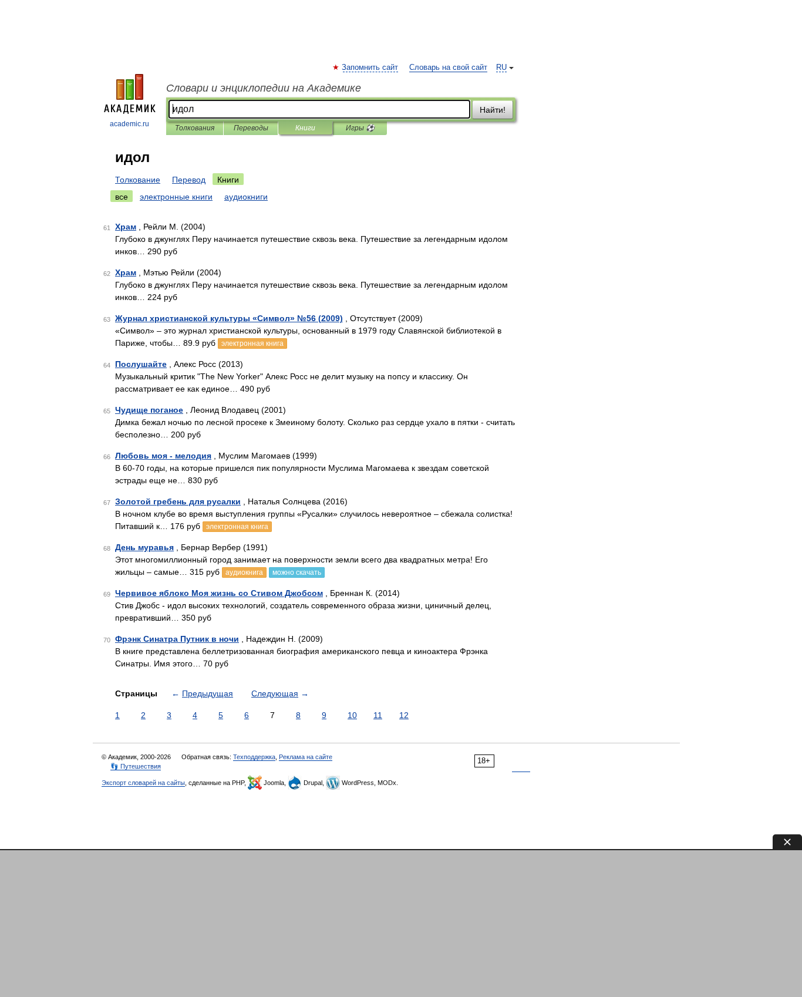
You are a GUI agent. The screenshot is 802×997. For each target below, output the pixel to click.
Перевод (188, 179)
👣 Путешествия (135, 766)
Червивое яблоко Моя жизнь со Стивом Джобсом (219, 593)
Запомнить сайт (370, 67)
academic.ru (129, 124)
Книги (305, 128)
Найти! (493, 109)
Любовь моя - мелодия (163, 455)
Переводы (251, 128)
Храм (125, 226)
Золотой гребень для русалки (178, 501)
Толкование (137, 179)
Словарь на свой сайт (448, 67)
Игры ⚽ (360, 128)
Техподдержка (254, 756)
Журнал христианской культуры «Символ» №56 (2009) (229, 318)
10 (352, 715)
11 (377, 715)
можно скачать (296, 572)
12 (404, 715)
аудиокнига (244, 572)
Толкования (194, 128)
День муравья (144, 547)
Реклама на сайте (305, 756)
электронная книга (252, 343)
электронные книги (176, 196)
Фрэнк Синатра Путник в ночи (177, 639)
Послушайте (141, 364)
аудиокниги (246, 196)
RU (501, 67)
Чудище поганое (149, 410)
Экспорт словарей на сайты (143, 782)
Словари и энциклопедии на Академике (263, 88)
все (121, 196)
